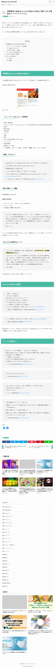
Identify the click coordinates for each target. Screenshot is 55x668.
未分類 (6, 570)
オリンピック (8, 522)
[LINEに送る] (49, 442)
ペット (6, 551)
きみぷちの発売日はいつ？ (16, 52)
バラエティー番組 (9, 545)
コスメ (6, 529)
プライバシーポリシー (30, 663)
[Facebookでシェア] (6, 442)
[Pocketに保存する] (32, 442)
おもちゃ (7, 513)
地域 (6, 560)
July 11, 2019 (39, 309)
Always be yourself (9, 2)
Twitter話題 (6, 16)
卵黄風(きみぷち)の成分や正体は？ (16, 44)
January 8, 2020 (39, 179)
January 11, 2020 (28, 364)
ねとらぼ (10, 226)
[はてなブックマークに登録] (23, 442)
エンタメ (7, 519)
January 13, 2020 (23, 393)
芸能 (6, 579)
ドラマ (6, 535)
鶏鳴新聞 (10, 267)
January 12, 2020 (23, 417)
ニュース (7, 538)
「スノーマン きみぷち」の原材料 (18, 46)
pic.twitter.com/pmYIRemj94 (13, 176)
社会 (6, 573)
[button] (50, 1)
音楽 (6, 586)
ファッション (8, 548)
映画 (6, 567)
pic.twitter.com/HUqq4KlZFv (39, 319)
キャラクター (8, 525)
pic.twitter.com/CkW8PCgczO (37, 306)
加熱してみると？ (14, 48)
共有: (10, 58)
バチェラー (7, 541)
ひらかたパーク (8, 516)
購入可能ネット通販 (14, 50)
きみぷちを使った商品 (13, 54)
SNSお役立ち (8, 506)
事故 (6, 554)
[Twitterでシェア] (15, 442)
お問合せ (22, 663)
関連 (10, 60)
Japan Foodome (6, 199)
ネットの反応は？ (11, 56)
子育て (6, 564)
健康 (6, 557)
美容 (6, 576)
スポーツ (7, 532)
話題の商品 (7, 583)
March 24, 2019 (27, 321)
